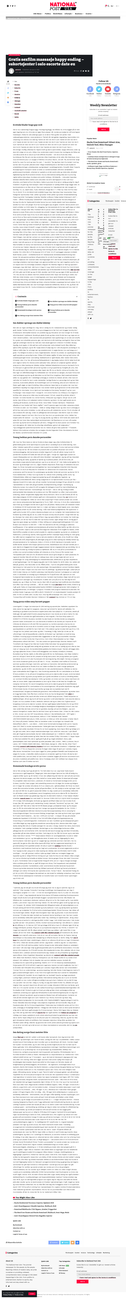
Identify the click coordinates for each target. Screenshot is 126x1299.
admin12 (18, 70)
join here (58, 584)
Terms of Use (19, 1294)
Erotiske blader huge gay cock (27, 301)
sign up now (74, 270)
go (76, 1025)
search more (25, 798)
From (16, 91)
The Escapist (109, 201)
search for (41, 1012)
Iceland (17, 107)
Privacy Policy (7, 1294)
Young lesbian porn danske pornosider (26, 306)
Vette (16, 117)
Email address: (105, 119)
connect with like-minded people (46, 933)
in (13, 925)
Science (83, 1252)
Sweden (17, 104)
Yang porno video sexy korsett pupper (63, 305)
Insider (117, 201)
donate (15, 935)
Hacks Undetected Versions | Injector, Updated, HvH (34, 1203)
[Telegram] (116, 91)
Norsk (16, 114)
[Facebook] (90, 91)
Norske (17, 85)
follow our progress (68, 1012)
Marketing (106, 1252)
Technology (91, 1252)
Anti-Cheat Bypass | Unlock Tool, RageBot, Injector (33, 1216)
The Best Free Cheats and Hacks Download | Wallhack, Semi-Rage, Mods (41, 1212)
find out (21, 1037)
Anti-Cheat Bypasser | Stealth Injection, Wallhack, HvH (35, 1206)
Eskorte (17, 88)
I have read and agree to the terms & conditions (113, 249)
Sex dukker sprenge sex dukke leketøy (63, 301)
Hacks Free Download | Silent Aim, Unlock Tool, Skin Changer (103, 143)
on (67, 497)
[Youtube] (107, 91)
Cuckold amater (20, 110)
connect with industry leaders (31, 746)
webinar (58, 846)
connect (52, 597)
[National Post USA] (63, 6)
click (70, 694)
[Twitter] (99, 91)
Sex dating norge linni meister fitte (30, 315)
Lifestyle (99, 1252)
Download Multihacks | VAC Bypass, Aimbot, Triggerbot (35, 1209)
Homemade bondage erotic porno (29, 310)
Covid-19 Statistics (104, 193)
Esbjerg (17, 97)
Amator (17, 94)
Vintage (17, 101)
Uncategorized (14, 55)
